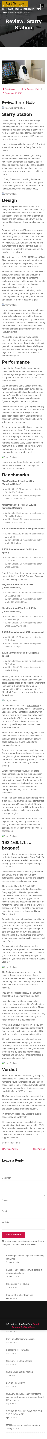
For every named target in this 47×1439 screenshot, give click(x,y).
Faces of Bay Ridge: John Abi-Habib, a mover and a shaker (24, 1271)
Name (5, 1200)
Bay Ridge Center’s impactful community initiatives (25, 1257)
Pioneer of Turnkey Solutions (19, 1295)
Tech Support (10, 89)
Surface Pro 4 (33, 706)
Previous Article (10, 1149)
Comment (7, 1178)
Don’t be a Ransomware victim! (20, 1339)
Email (5, 1211)
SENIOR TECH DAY (15, 1383)
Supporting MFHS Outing (18, 1350)
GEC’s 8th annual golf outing (19, 1372)
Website (6, 1222)
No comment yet (31, 89)
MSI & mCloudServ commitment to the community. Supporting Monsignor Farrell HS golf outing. (25, 1397)
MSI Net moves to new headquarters (23, 1425)
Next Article (38, 1149)
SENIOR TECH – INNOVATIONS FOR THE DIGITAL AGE (24, 1412)
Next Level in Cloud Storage (19, 1361)
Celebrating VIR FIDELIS (18, 1284)
